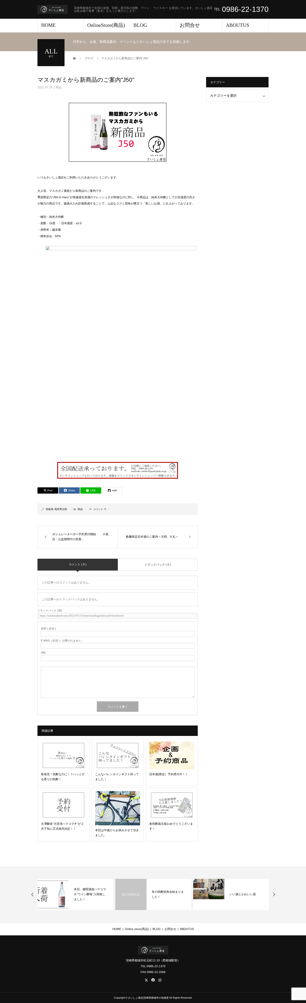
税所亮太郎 (61, 509)
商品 (59, 87)
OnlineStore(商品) (106, 25)
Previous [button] (32, 894)
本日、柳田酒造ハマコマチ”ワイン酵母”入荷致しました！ (90, 894)
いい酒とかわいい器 (243, 894)
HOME (48, 25)
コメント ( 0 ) (78, 564)
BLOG (140, 25)
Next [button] (274, 894)
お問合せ (190, 25)
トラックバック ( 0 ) (157, 564)
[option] (75, 894)
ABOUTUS (237, 25)
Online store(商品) (137, 929)
